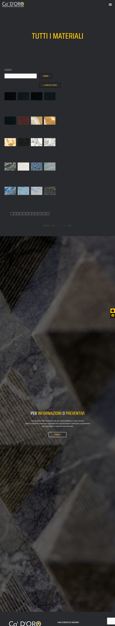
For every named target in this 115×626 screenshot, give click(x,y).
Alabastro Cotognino (36, 128)
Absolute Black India (23, 104)
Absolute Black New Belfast (36, 105)
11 (43, 214)
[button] (110, 4)
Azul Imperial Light (49, 175)
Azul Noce (50, 197)
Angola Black (23, 150)
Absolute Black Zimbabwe (49, 105)
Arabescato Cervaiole (37, 150)
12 (47, 214)
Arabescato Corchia (50, 150)
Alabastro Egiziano (49, 128)
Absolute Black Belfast (10, 105)
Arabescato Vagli (23, 174)
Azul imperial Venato (10, 200)
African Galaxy (10, 128)
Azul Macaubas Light (36, 200)
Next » (70, 225)
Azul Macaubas (23, 199)
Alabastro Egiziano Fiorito (10, 151)
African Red (23, 126)
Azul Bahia (36, 172)
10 (40, 214)
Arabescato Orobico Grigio (10, 175)
